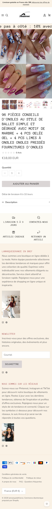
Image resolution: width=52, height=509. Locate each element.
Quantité (6, 167)
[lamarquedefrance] (26, 15)
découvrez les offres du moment (36, 3)
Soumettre (12, 364)
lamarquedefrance (16, 498)
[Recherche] (8, 15)
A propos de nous (9, 481)
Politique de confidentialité (12, 478)
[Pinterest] (6, 322)
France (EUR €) (12, 491)
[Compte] (44, 15)
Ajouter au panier (26, 183)
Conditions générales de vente (14, 474)
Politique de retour (33, 478)
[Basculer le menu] (2, 15)
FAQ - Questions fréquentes (30, 481)
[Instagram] (3, 322)
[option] (26, 63)
